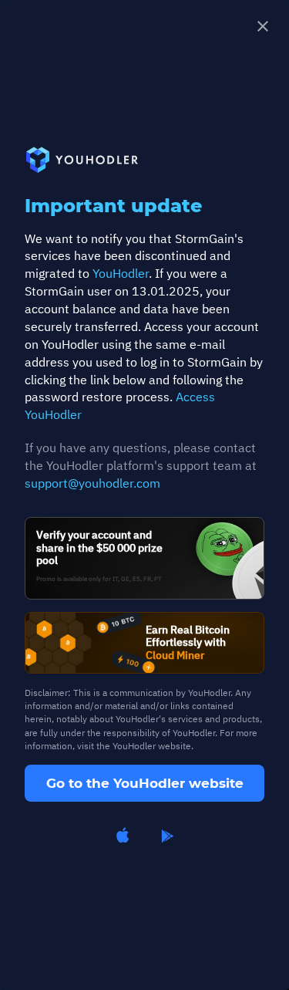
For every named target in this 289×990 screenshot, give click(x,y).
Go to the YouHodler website (145, 783)
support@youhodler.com (92, 483)
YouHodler (120, 273)
